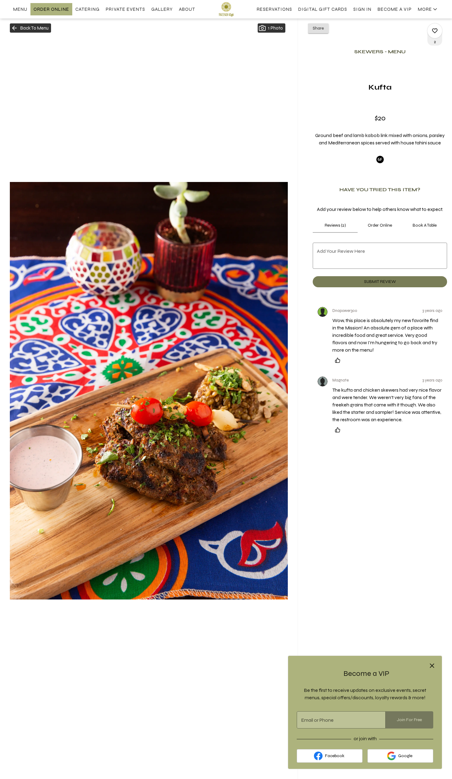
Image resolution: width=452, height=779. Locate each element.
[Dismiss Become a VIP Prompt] (432, 665)
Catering (87, 9)
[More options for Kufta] (434, 30)
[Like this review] (339, 360)
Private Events (125, 9)
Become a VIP (395, 9)
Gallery (162, 9)
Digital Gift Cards (322, 9)
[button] (428, 9)
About (187, 9)
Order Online (51, 9)
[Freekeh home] (226, 9)
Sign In (362, 9)
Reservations (274, 9)
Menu (20, 9)
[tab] (335, 225)
